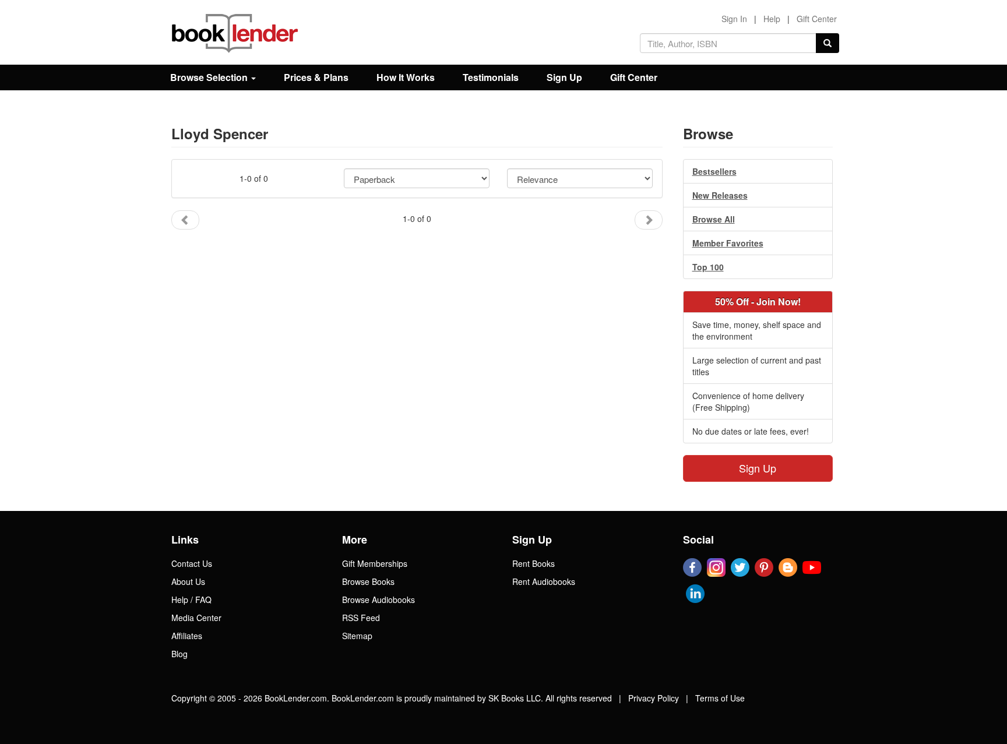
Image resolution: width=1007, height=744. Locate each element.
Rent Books (533, 563)
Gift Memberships (374, 563)
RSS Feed (361, 617)
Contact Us (191, 563)
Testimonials (491, 77)
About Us (188, 581)
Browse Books (368, 581)
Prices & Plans (316, 77)
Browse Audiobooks (378, 599)
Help (771, 18)
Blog (179, 654)
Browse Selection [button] (210, 77)
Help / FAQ (191, 599)
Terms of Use (720, 698)
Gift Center (817, 18)
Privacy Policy (653, 698)
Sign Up (564, 77)
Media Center (196, 617)
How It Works (405, 77)
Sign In (734, 18)
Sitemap (357, 635)
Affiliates (186, 635)
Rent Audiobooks (543, 581)
